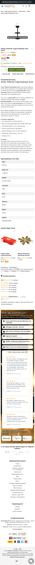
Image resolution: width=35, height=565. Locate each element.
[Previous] (2, 74)
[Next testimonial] (31, 389)
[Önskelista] (32, 6)
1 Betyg (13, 52)
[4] (8, 52)
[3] (6, 52)
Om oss (18, 481)
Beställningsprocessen (17, 474)
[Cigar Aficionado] (6, 438)
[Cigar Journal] (16, 438)
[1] (3, 52)
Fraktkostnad (17, 472)
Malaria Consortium (13, 550)
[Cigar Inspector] (27, 438)
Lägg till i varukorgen (16, 70)
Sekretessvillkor (17, 478)
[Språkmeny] (17, 561)
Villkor (17, 476)
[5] (9, 52)
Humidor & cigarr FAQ (17, 494)
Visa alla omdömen (17, 529)
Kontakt (18, 463)
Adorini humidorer (25, 271)
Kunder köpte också (17, 73)
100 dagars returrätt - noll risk (15, 327)
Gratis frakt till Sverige (18, 2)
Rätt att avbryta (17, 488)
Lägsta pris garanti (11, 336)
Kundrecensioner (30, 73)
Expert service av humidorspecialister (17, 347)
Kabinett (6, 271)
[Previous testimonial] (3, 389)
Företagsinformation (17, 492)
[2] (5, 52)
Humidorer (14, 271)
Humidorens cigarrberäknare (17, 497)
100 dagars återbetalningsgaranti (17, 483)
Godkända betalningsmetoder (17, 490)
